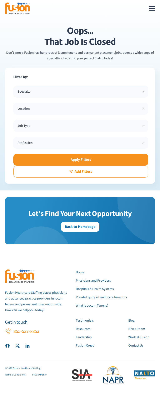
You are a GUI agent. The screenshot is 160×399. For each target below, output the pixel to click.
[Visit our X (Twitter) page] (17, 345)
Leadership (84, 337)
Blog (131, 320)
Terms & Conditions (15, 375)
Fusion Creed (85, 345)
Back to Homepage (80, 226)
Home (80, 272)
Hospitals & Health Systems (95, 289)
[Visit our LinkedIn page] (27, 345)
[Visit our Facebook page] (7, 345)
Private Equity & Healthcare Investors (101, 297)
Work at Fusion (138, 337)
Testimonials (85, 320)
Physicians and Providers (93, 280)
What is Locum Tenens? (92, 305)
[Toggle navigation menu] (152, 8)
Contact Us (135, 345)
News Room (136, 329)
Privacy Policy (39, 375)
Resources (83, 329)
